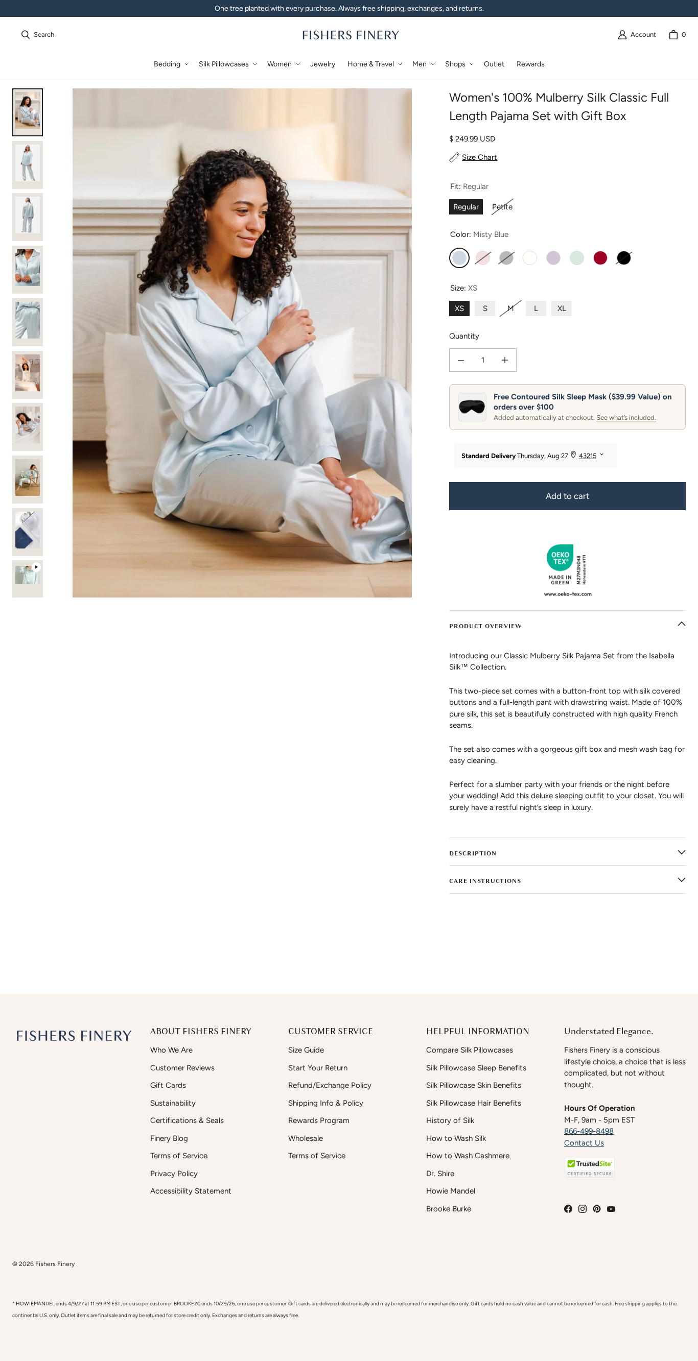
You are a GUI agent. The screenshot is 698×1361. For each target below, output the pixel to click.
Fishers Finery (55, 1264)
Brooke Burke (448, 1208)
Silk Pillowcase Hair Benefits (473, 1103)
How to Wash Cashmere (467, 1155)
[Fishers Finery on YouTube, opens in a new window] (611, 1209)
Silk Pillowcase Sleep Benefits (476, 1067)
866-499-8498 (589, 1131)
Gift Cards (168, 1085)
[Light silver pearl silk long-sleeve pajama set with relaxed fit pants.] (27, 217)
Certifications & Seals (187, 1120)
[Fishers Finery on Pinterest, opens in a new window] (597, 1209)
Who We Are (171, 1050)
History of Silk (450, 1120)
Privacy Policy (174, 1173)
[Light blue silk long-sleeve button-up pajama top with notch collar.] (27, 270)
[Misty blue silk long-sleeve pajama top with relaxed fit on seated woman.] (27, 375)
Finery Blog (169, 1138)
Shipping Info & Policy (325, 1103)
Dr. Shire (440, 1173)
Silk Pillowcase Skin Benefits (473, 1085)
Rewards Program (319, 1120)
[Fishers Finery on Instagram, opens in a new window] (582, 1209)
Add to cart (567, 496)
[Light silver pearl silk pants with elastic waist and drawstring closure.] (27, 322)
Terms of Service (178, 1155)
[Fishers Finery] (350, 34)
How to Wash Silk (456, 1138)
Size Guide (306, 1050)
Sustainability (173, 1103)
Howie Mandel (450, 1191)
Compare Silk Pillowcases (469, 1050)
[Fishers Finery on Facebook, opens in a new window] (568, 1209)
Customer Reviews (182, 1067)
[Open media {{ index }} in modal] (242, 343)
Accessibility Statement (190, 1191)
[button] (170, 64)
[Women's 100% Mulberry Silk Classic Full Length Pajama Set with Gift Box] (27, 584)
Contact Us (584, 1143)
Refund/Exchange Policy (329, 1085)
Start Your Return (317, 1067)
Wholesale (305, 1138)
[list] (242, 343)
